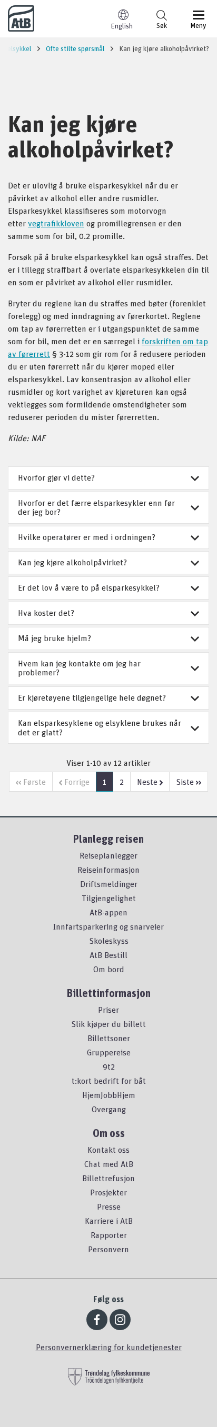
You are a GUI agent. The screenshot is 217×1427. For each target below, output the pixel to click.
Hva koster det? (46, 612)
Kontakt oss (108, 1149)
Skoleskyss (109, 940)
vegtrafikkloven (56, 223)
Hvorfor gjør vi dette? (56, 477)
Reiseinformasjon (108, 869)
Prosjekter (108, 1192)
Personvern (108, 1249)
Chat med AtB (108, 1164)
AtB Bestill (108, 955)
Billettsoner (108, 1038)
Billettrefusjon (108, 1178)
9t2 (109, 1066)
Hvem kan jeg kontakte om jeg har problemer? (79, 668)
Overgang (109, 1109)
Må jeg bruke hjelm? (54, 638)
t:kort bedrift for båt (109, 1080)
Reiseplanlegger (108, 855)
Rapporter (109, 1235)
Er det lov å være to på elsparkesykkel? (89, 587)
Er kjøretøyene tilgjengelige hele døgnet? (92, 697)
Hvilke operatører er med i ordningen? (86, 537)
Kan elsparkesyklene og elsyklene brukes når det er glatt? (99, 727)
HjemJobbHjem (108, 1095)
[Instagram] (120, 1319)
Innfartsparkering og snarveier (108, 926)
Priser (108, 1009)
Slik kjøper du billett (108, 1024)
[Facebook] (96, 1319)
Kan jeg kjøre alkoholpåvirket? (72, 562)
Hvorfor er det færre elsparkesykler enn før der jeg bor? (96, 507)
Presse (109, 1206)
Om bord (108, 969)
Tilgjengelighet (109, 898)
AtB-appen (108, 912)
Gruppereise (109, 1052)
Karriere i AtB (109, 1220)
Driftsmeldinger (108, 884)
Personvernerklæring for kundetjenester (109, 1347)
